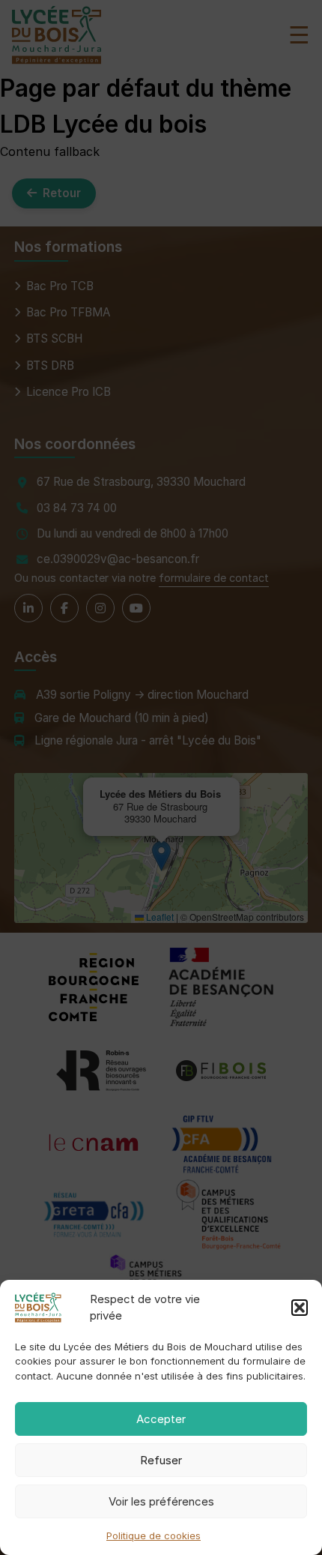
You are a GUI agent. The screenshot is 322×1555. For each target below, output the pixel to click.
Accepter (161, 1419)
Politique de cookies (153, 1536)
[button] (299, 1307)
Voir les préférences (161, 1501)
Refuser (161, 1460)
